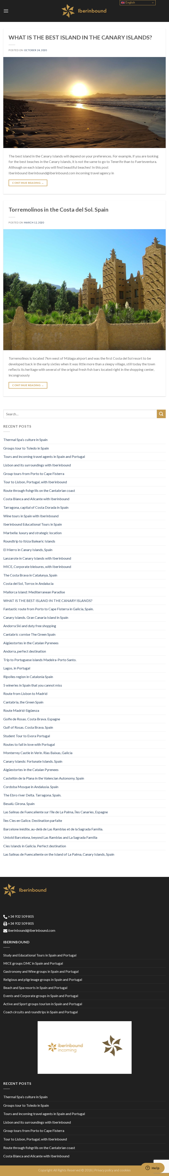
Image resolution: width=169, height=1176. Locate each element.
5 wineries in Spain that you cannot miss (32, 685)
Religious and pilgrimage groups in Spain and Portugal (42, 979)
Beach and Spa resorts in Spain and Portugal (35, 988)
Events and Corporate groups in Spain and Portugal (40, 996)
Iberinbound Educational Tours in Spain (32, 524)
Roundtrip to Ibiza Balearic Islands (29, 541)
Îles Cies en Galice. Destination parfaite (32, 820)
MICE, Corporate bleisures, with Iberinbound (37, 566)
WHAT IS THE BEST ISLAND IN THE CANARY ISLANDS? (80, 37)
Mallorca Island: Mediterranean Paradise (34, 592)
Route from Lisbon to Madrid (25, 693)
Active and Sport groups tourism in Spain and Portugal (42, 1004)
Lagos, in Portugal (16, 668)
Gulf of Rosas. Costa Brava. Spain (28, 727)
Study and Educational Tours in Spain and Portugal (39, 955)
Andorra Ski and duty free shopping (29, 626)
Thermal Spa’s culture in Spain (25, 439)
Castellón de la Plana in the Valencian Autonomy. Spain (43, 778)
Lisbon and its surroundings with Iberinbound (37, 465)
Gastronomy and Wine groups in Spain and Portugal (41, 971)
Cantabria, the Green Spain (23, 702)
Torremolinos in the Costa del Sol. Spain (58, 209)
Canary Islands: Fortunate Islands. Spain (32, 761)
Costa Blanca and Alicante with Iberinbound (36, 499)
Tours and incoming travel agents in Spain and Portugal (44, 456)
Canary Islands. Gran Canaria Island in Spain (35, 617)
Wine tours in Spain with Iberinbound (31, 516)
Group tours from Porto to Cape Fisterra (33, 473)
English (130, 2)
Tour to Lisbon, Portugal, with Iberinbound (35, 482)
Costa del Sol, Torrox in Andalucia (28, 583)
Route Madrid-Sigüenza (21, 710)
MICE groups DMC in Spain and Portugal (33, 963)
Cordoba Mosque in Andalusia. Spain (30, 787)
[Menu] (6, 10)
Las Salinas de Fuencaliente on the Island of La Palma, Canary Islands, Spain (58, 854)
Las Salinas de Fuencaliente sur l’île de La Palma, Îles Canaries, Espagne (55, 812)
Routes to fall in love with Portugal (29, 744)
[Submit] (161, 414)
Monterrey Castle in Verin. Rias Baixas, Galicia (37, 753)
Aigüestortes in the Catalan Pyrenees (31, 643)
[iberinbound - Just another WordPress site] (85, 11)
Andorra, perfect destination (24, 651)
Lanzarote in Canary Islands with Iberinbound (37, 558)
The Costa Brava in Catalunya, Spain (30, 575)
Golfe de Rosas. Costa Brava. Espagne (31, 719)
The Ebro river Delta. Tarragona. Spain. (32, 795)
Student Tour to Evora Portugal (26, 736)
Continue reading (28, 182)
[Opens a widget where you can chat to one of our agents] (152, 1168)
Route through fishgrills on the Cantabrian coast (39, 490)
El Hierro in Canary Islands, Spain (27, 550)
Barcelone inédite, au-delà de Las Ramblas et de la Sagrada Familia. (53, 829)
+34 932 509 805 (20, 916)
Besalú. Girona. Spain (19, 803)
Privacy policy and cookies (112, 1170)
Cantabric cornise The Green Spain (29, 634)
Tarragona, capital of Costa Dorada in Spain (35, 507)
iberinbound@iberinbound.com (31, 930)
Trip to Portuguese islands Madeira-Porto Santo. (39, 660)
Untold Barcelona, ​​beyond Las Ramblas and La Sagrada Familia (50, 837)
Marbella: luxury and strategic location (32, 533)
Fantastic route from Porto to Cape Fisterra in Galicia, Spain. (48, 609)
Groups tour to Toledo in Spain (26, 448)
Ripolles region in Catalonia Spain (28, 677)
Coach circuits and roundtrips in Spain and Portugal (40, 1012)
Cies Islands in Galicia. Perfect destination (34, 846)
